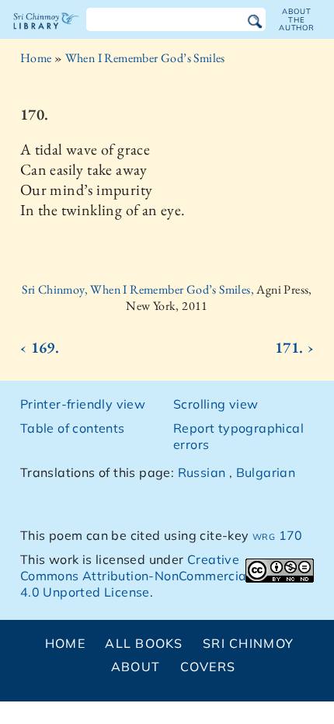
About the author (297, 19)
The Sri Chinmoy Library (46, 34)
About (135, 666)
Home (36, 58)
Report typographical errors (238, 436)
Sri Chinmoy (248, 643)
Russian (202, 472)
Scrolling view (216, 404)
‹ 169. (39, 347)
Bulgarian (266, 472)
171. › (294, 347)
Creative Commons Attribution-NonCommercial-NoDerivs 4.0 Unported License (166, 576)
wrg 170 (277, 535)
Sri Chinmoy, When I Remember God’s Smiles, (139, 289)
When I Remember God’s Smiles (145, 58)
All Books (144, 643)
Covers (208, 666)
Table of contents (72, 428)
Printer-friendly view (82, 404)
